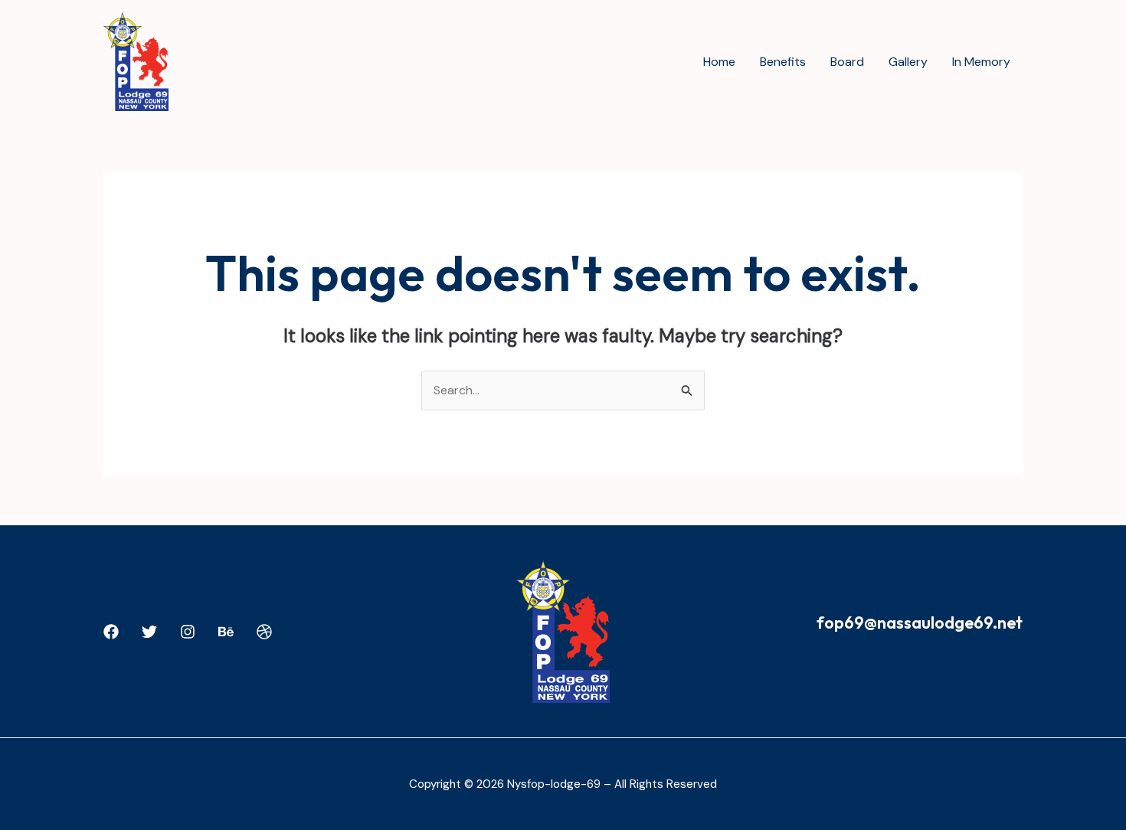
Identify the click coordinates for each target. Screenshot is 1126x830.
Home (719, 62)
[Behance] (226, 631)
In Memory (981, 62)
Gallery (908, 62)
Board (847, 62)
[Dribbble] (264, 631)
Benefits (783, 62)
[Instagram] (187, 631)
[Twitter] (149, 631)
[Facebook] (111, 631)
